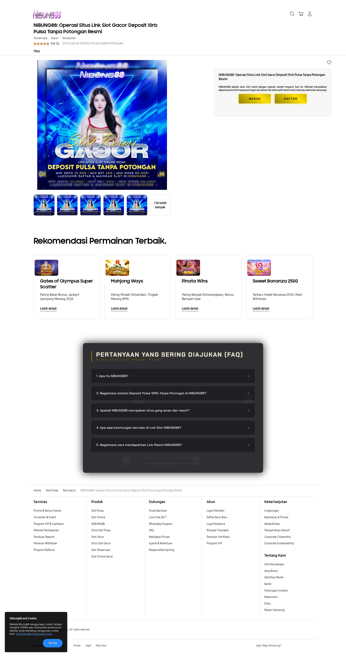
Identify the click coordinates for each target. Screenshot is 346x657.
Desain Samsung (274, 610)
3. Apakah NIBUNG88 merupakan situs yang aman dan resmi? (173, 410)
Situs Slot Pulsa (100, 530)
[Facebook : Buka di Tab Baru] (286, 645)
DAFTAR (291, 99)
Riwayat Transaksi (218, 530)
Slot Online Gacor (102, 556)
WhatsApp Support (160, 524)
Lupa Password (216, 524)
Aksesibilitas (272, 524)
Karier (268, 584)
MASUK (255, 99)
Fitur (37, 51)
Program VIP (214, 543)
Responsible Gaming (161, 550)
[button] (301, 14)
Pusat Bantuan (158, 510)
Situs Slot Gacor (101, 543)
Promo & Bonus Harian (47, 510)
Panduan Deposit (44, 537)
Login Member (215, 510)
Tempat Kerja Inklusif (277, 530)
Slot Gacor (97, 537)
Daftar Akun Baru (217, 517)
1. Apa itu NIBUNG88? (173, 376)
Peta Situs (101, 645)
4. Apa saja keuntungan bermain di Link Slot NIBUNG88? (173, 428)
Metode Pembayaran (46, 530)
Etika (267, 603)
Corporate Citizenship (277, 537)
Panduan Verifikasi (218, 537)
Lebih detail (48, 308)
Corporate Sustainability (279, 543)
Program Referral (44, 550)
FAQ (151, 530)
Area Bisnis (271, 571)
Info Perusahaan (274, 564)
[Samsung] (47, 14)
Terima (52, 643)
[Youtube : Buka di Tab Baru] (310, 645)
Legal (88, 645)
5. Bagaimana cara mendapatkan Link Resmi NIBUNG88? (173, 445)
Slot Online (98, 517)
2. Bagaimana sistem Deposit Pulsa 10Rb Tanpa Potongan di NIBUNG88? (173, 393)
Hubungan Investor (276, 590)
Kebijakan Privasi (159, 537)
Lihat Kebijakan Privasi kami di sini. (34, 634)
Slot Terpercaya (100, 550)
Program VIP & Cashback (49, 524)
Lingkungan (271, 510)
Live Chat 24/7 (158, 517)
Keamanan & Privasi (276, 517)
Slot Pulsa (97, 510)
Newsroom (271, 597)
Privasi (76, 645)
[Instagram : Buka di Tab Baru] (302, 645)
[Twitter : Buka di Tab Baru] (294, 645)
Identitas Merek (273, 577)
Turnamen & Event (45, 517)
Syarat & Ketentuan (160, 543)
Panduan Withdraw (45, 543)
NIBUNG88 (98, 524)
